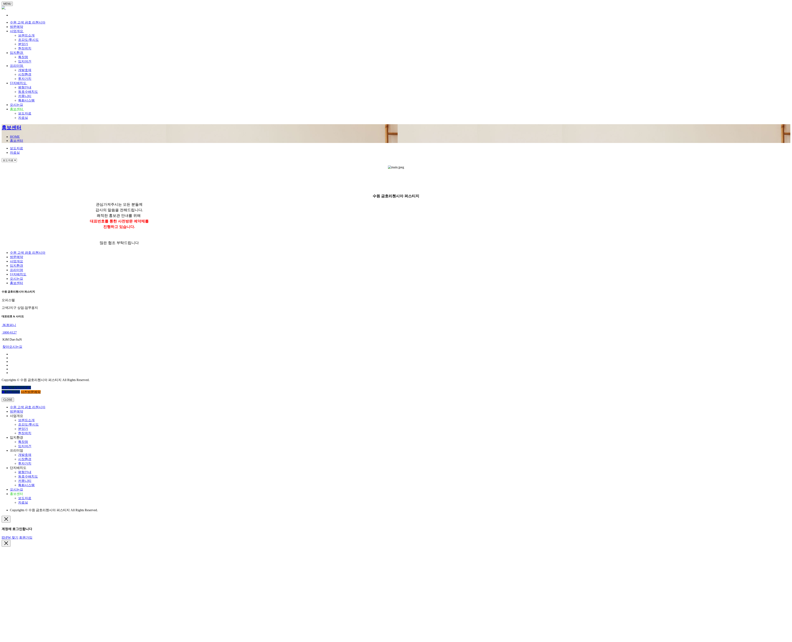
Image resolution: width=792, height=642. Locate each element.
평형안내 (24, 87)
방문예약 (16, 26)
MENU (7, 3)
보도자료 (24, 113)
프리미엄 (17, 65)
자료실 (23, 117)
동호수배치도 (28, 91)
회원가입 (25, 537)
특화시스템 (26, 100)
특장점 (23, 57)
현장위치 (24, 48)
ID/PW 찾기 (10, 537)
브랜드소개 (26, 35)
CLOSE (7, 399)
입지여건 (24, 61)
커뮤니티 (24, 96)
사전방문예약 (31, 392)
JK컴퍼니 (9, 325)
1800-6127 (9, 332)
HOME (15, 136)
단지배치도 (18, 83)
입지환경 (17, 52)
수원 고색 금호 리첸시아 (27, 22)
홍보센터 (17, 109)
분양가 (23, 44)
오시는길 (16, 104)
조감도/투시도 (28, 39)
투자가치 (24, 78)
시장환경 (24, 74)
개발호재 (24, 70)
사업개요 (17, 31)
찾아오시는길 (12, 346)
